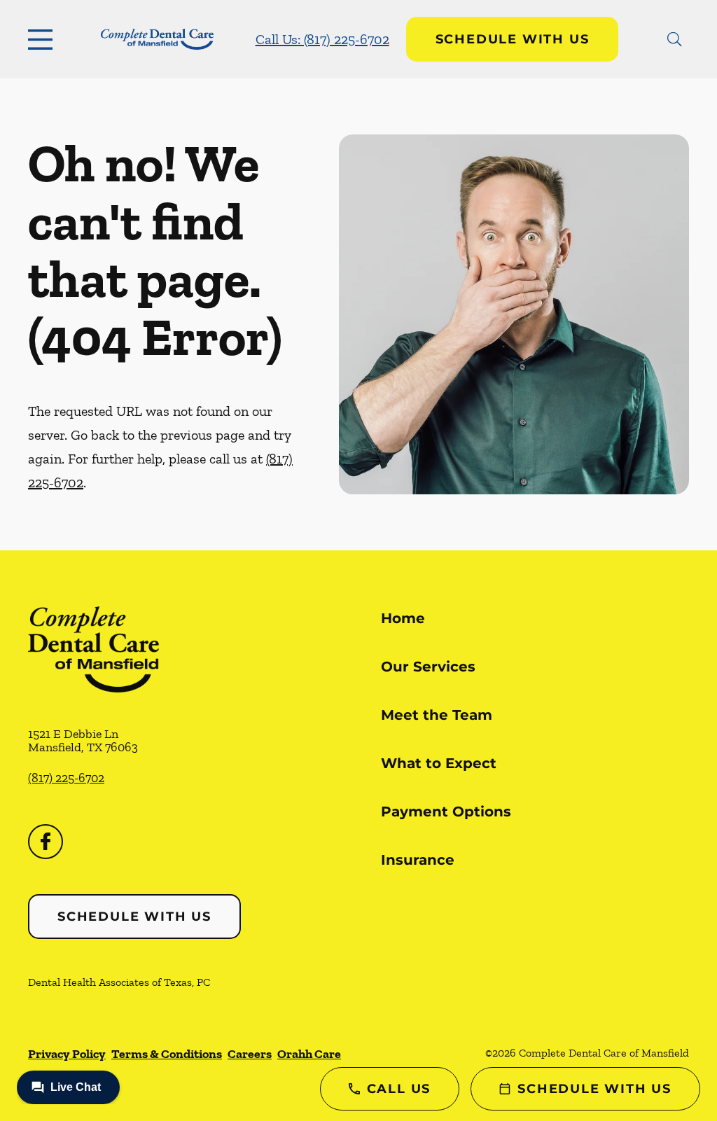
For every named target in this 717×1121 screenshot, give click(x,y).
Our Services (428, 666)
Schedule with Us (513, 39)
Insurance (417, 859)
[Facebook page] (45, 841)
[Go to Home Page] (157, 39)
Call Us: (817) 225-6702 (322, 39)
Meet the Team (436, 714)
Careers (250, 1053)
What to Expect (438, 763)
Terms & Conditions (166, 1053)
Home (403, 618)
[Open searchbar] (674, 39)
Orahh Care (309, 1053)
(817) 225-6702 (66, 778)
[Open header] (43, 39)
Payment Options (446, 811)
